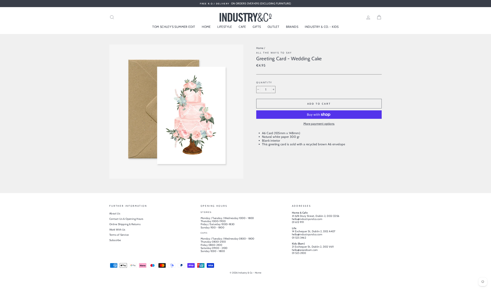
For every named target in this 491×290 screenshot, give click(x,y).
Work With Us (117, 229)
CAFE (242, 27)
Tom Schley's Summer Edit (173, 27)
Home (260, 48)
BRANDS (292, 27)
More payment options (319, 124)
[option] (245, 3)
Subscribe (115, 240)
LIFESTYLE (224, 27)
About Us (114, 213)
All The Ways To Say (274, 52)
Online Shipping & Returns (125, 224)
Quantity (264, 82)
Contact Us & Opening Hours (126, 218)
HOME (206, 27)
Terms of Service (119, 234)
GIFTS (257, 27)
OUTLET (273, 27)
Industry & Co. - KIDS (322, 27)
